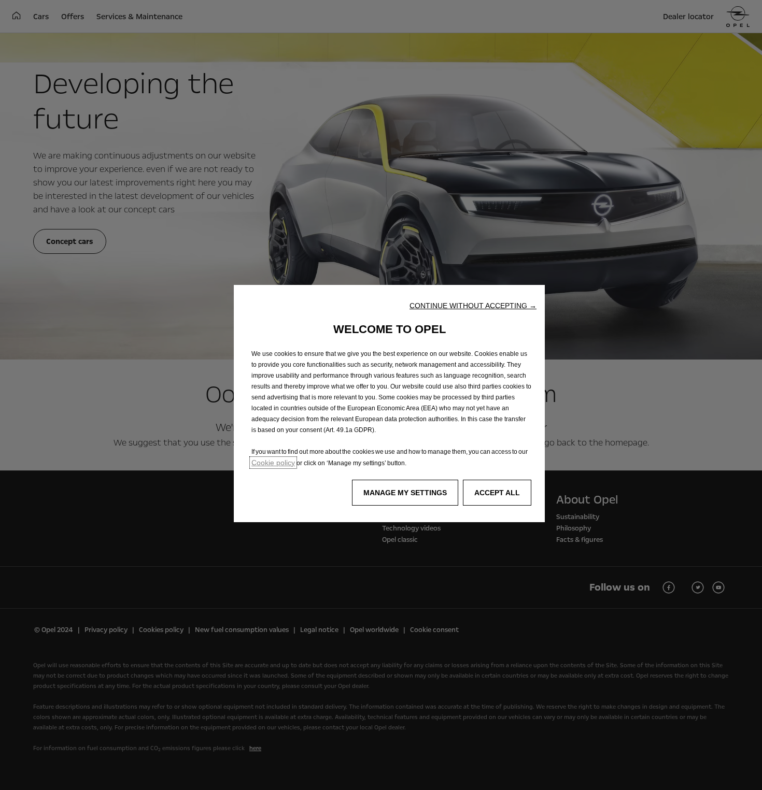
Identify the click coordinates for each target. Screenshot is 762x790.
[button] (473, 305)
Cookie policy (273, 462)
